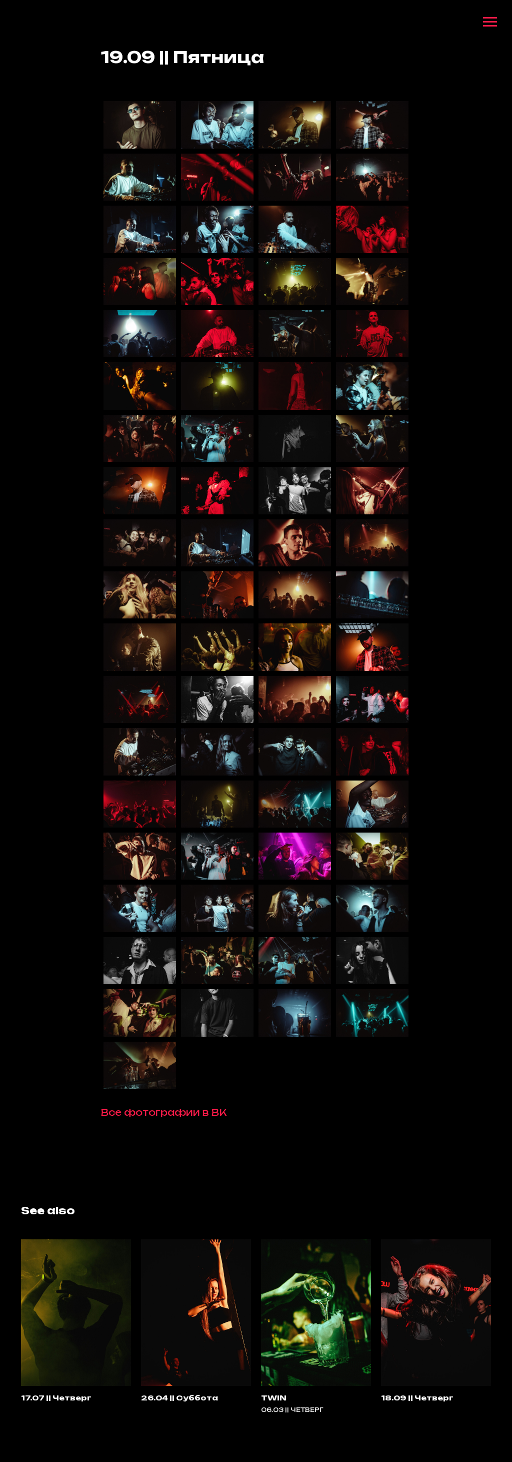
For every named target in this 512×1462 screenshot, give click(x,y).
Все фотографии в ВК (163, 1112)
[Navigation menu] (490, 22)
